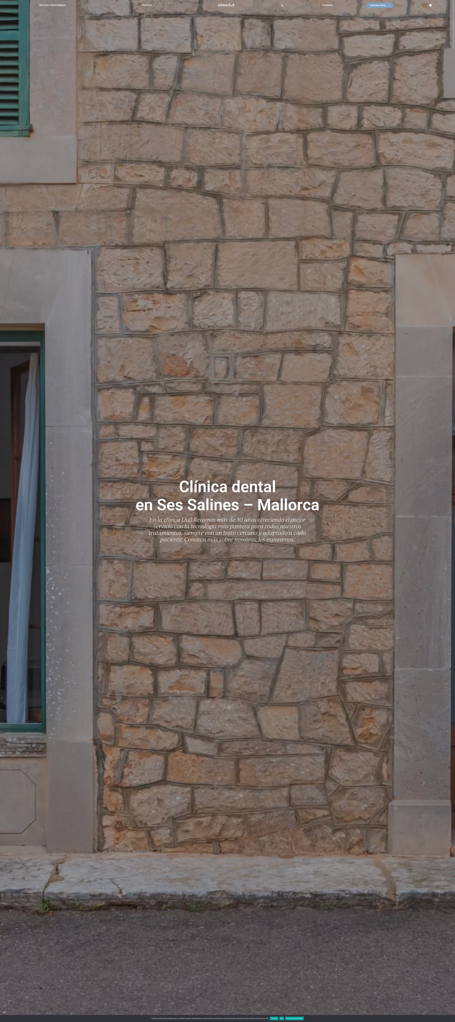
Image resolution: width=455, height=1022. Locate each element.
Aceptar (274, 1018)
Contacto (327, 5)
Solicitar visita (377, 5)
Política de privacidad (294, 1018)
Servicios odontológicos (52, 5)
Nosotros (147, 5)
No (282, 1018)
